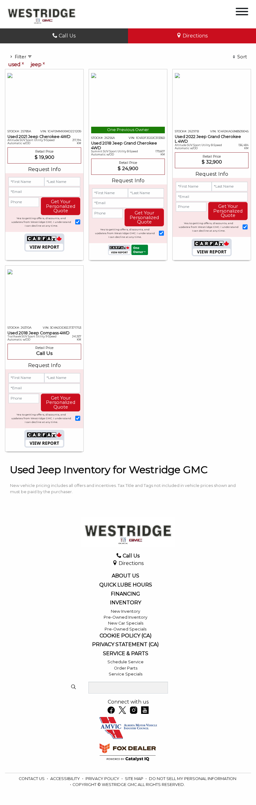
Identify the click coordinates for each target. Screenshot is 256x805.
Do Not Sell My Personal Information (192, 778)
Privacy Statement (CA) (125, 644)
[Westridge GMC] (41, 14)
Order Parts (125, 668)
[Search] (73, 687)
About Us (125, 576)
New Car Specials (125, 623)
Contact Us (32, 778)
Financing (125, 594)
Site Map (134, 778)
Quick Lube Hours (125, 585)
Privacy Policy (103, 778)
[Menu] (242, 12)
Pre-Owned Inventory (125, 617)
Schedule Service (125, 662)
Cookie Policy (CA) (126, 636)
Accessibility (65, 778)
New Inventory (125, 611)
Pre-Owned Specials (125, 629)
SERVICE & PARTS (125, 653)
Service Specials (125, 674)
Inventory (125, 603)
